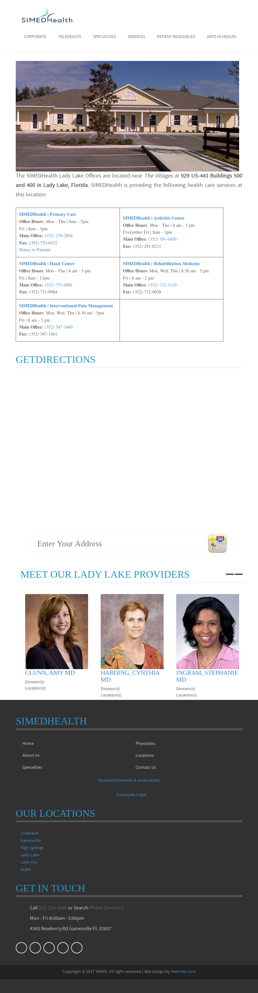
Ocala (25, 869)
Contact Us (146, 767)
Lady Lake (29, 855)
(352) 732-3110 (163, 285)
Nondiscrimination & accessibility (129, 780)
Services (136, 37)
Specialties (104, 37)
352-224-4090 (53, 908)
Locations (145, 755)
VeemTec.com (183, 971)
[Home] (47, 15)
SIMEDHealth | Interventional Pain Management (66, 305)
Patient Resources (176, 37)
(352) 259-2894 (59, 235)
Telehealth (69, 37)
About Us (31, 755)
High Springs (32, 848)
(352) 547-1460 (59, 327)
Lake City (28, 862)
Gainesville (30, 840)
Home (28, 743)
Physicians (145, 743)
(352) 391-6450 (163, 239)
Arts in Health (221, 37)
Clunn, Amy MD (50, 672)
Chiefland (29, 833)
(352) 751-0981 (59, 285)
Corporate (35, 37)
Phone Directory (106, 908)
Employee (131, 795)
